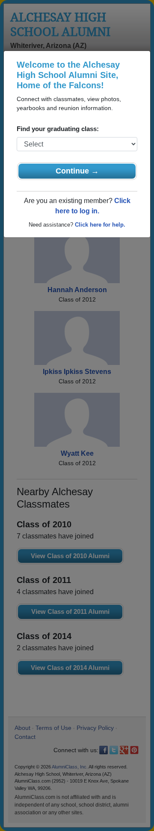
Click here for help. (100, 224)
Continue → (77, 171)
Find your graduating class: (58, 128)
